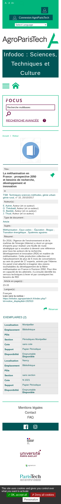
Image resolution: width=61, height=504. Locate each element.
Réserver (53, 309)
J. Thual (18, 213)
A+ (12, 3)
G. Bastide (19, 211)
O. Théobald (21, 208)
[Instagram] (35, 426)
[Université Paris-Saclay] (30, 453)
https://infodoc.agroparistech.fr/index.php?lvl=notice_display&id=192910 (24, 299)
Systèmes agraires (37, 232)
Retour (16, 136)
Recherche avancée (22, 120)
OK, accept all (18, 494)
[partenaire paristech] (30, 478)
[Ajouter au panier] (51, 175)
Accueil (5, 136)
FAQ (30, 417)
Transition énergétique (15, 232)
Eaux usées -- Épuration (32, 229)
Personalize (31, 499)
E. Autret (18, 205)
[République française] (30, 441)
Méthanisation (10, 229)
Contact (30, 412)
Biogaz (50, 229)
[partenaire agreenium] (30, 465)
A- (6, 3)
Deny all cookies (44, 494)
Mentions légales (30, 407)
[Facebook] (25, 426)
